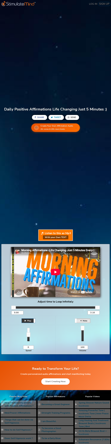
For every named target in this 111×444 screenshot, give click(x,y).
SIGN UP (104, 4)
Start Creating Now (55, 381)
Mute (84, 320)
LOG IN (93, 4)
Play (29, 320)
